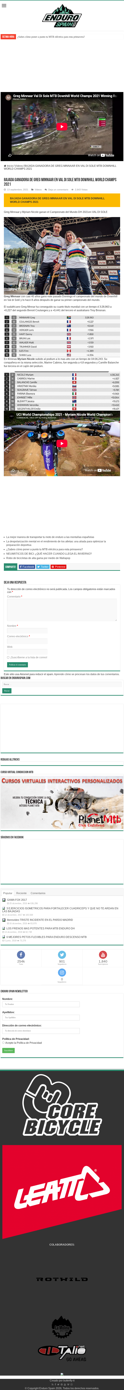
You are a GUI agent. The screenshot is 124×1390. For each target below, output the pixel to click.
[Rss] (52, 1384)
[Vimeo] (68, 1384)
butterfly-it (68, 1380)
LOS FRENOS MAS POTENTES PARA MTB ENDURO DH (40, 928)
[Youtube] (65, 1384)
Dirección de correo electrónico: (22, 1025)
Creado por (56, 1380)
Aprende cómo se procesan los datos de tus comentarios (86, 674)
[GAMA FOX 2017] (3, 900)
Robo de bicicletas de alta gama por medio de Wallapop (38, 558)
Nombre (12, 625)
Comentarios (38, 893)
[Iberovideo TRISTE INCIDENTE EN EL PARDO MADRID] (3, 920)
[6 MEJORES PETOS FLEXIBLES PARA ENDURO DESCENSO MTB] (3, 937)
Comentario (14, 596)
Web (9, 647)
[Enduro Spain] (62, 15)
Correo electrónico (18, 636)
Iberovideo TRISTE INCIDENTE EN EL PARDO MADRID (40, 920)
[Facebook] (55, 1384)
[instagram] (71, 1384)
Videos (19, 165)
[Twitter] (58, 1384)
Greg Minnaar (12, 296)
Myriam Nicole (26, 359)
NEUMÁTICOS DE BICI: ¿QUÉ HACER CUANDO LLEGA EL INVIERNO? (59, 36)
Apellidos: (8, 1012)
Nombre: (7, 999)
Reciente (21, 893)
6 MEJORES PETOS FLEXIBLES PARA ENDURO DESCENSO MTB (46, 937)
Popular (7, 893)
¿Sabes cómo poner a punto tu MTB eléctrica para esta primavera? (44, 549)
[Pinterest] (61, 1384)
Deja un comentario (58, 189)
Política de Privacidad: (16, 1039)
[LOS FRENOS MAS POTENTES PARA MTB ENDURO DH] (3, 928)
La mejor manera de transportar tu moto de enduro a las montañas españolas (50, 537)
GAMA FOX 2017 (17, 899)
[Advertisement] (62, 67)
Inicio (9, 165)
